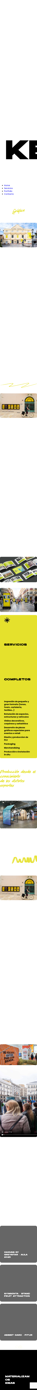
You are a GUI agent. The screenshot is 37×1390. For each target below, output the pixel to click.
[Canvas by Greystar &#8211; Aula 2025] (18, 1244)
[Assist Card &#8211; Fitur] (18, 1322)
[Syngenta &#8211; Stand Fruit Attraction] (18, 1283)
